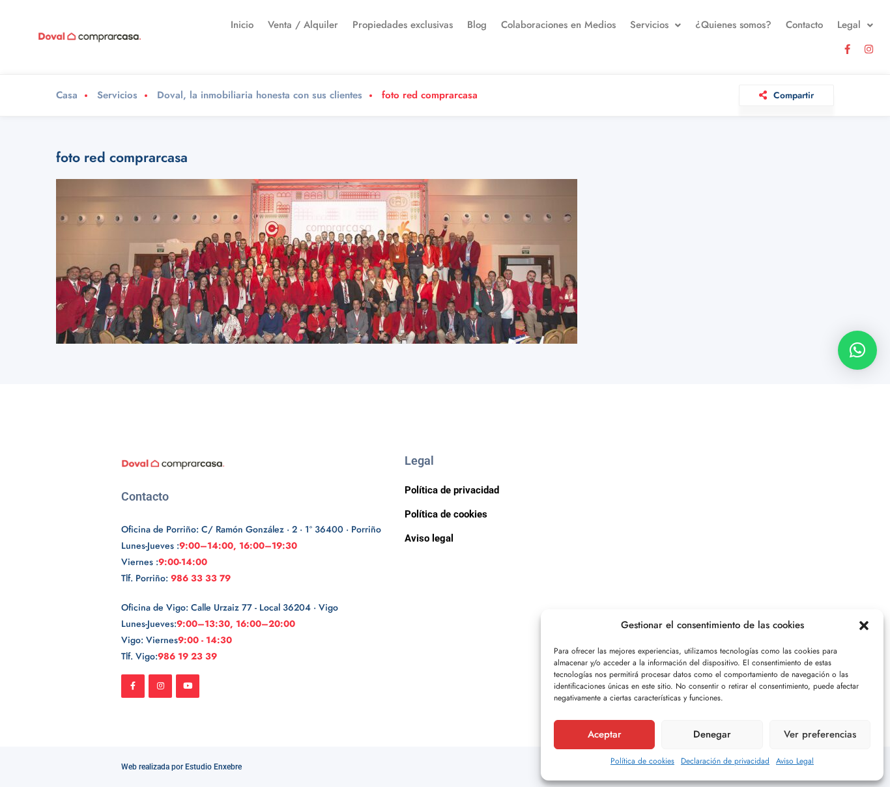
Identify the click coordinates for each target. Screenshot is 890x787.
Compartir (793, 95)
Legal (849, 25)
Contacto (804, 25)
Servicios (649, 25)
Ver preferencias (820, 734)
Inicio (242, 25)
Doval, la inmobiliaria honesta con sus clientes (259, 95)
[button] (863, 625)
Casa (67, 95)
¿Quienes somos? (733, 25)
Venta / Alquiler (303, 25)
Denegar (712, 734)
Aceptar (605, 734)
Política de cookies (642, 761)
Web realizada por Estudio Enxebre (181, 766)
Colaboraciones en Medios (558, 25)
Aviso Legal (795, 761)
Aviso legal (429, 538)
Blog (477, 25)
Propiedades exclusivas (402, 25)
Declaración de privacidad (725, 761)
